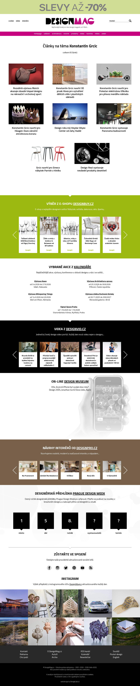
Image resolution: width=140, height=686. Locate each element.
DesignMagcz (75, 584)
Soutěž (116, 651)
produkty (74, 33)
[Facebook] (49, 568)
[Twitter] (66, 568)
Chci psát (24, 657)
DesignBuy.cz (83, 203)
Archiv (55, 657)
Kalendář (85, 654)
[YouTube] (82, 568)
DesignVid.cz (76, 328)
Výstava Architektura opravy (99, 281)
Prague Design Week (89, 493)
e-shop (11, 21)
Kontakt (24, 651)
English (116, 657)
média (97, 33)
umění (104, 33)
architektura (56, 33)
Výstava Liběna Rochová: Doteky (99, 294)
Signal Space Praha (68, 306)
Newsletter (85, 657)
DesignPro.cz (86, 447)
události (47, 33)
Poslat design (116, 654)
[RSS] (90, 568)
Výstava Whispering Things (40, 294)
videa (18, 21)
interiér (66, 33)
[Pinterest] (74, 568)
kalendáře (82, 266)
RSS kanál (85, 651)
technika (89, 33)
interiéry (25, 21)
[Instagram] (57, 568)
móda (82, 33)
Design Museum (76, 381)
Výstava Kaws (40, 281)
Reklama (24, 654)
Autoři (55, 654)
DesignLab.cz (75, 681)
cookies (90, 674)
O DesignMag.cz (54, 651)
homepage (38, 33)
